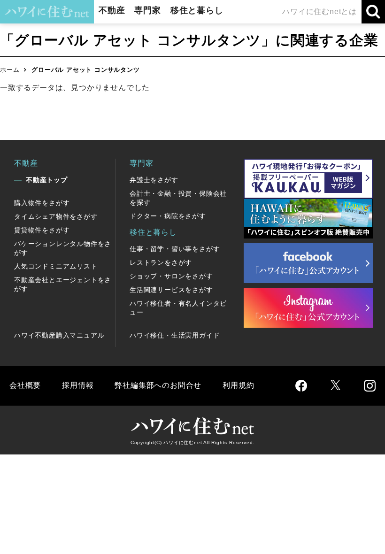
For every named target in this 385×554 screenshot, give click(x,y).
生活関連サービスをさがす (171, 289)
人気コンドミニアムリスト (56, 266)
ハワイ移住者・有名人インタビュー (178, 308)
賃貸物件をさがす (41, 230)
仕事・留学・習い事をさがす (175, 249)
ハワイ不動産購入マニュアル (59, 335)
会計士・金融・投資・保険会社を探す (178, 198)
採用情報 (77, 385)
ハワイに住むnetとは (319, 11)
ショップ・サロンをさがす (171, 276)
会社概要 (25, 385)
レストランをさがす (161, 262)
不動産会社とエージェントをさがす (62, 284)
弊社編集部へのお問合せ (158, 385)
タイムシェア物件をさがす (56, 216)
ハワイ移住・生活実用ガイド (175, 335)
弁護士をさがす (154, 180)
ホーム (9, 69)
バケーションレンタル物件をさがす (62, 248)
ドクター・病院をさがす (168, 216)
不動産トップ (47, 180)
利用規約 (238, 385)
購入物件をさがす (41, 203)
